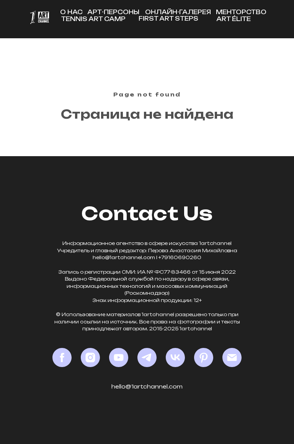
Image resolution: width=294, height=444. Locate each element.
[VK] (175, 357)
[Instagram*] (90, 357)
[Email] (232, 357)
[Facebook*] (62, 357)
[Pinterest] (203, 357)
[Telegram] (147, 357)
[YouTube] (118, 357)
